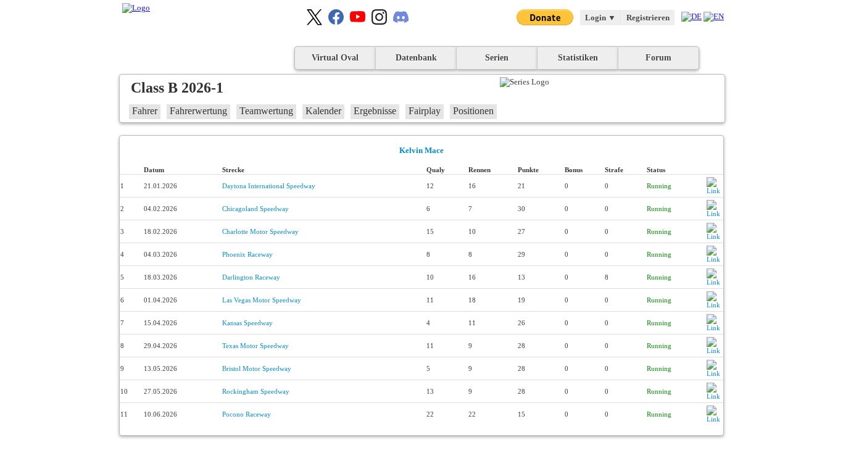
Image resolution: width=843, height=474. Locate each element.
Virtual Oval (335, 57)
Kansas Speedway (247, 322)
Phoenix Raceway (247, 254)
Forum (658, 57)
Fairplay (425, 111)
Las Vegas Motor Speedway (261, 300)
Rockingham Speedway (255, 391)
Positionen (473, 111)
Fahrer (144, 111)
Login (600, 17)
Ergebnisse (375, 111)
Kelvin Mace (421, 150)
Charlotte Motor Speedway (260, 231)
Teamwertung (266, 111)
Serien (497, 57)
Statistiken (578, 57)
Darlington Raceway (251, 277)
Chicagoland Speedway (255, 208)
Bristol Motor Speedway (256, 368)
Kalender (323, 111)
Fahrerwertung (198, 111)
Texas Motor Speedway (255, 345)
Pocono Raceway (246, 414)
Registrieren (648, 17)
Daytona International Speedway (268, 185)
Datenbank (416, 57)
